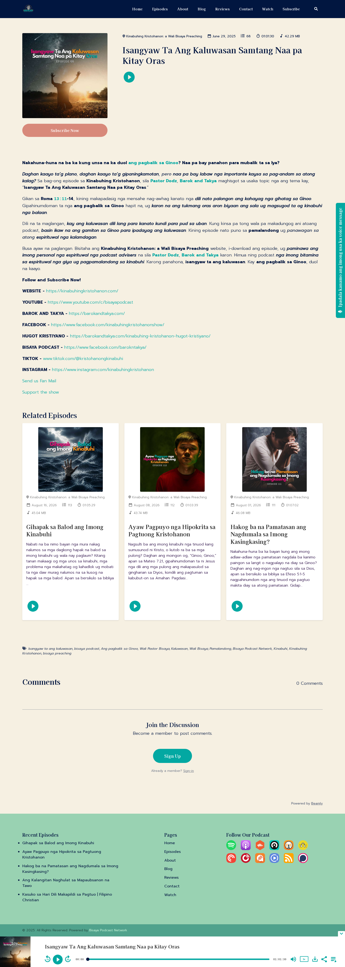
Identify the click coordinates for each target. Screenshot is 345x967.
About (182, 8)
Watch (267, 8)
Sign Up (172, 756)
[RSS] (289, 862)
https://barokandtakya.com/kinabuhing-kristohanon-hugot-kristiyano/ (140, 336)
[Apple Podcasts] (246, 849)
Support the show (40, 392)
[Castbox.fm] (260, 849)
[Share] (323, 958)
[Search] (314, 9)
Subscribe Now (65, 130)
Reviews (222, 8)
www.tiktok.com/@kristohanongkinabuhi (83, 358)
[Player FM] (246, 862)
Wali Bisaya (198, 648)
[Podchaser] (303, 862)
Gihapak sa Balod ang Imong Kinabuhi (65, 530)
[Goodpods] (303, 849)
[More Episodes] (332, 958)
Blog (202, 8)
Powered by (307, 803)
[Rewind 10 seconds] (47, 959)
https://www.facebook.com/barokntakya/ (105, 347)
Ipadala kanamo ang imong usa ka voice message (340, 258)
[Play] (58, 959)
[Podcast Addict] (260, 862)
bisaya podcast (86, 648)
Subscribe (291, 8)
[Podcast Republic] (274, 862)
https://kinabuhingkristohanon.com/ (82, 291)
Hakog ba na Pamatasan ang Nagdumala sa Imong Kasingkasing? (268, 533)
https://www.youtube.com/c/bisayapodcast (90, 302)
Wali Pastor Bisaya (154, 648)
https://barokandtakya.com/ (97, 313)
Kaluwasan (179, 648)
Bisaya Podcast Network (252, 648)
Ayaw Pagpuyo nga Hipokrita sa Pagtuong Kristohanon (171, 530)
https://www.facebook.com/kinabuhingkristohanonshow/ (107, 324)
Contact (246, 8)
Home (137, 8)
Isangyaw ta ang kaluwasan (50, 648)
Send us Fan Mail (39, 381)
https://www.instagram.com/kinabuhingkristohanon (103, 369)
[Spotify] (231, 849)
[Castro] (274, 849)
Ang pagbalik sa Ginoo (119, 648)
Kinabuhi (281, 648)
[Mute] (293, 959)
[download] (314, 959)
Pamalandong (220, 648)
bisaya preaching (57, 653)
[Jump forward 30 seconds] (68, 959)
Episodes (160, 8)
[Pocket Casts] (231, 862)
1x (304, 959)
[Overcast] (289, 849)
